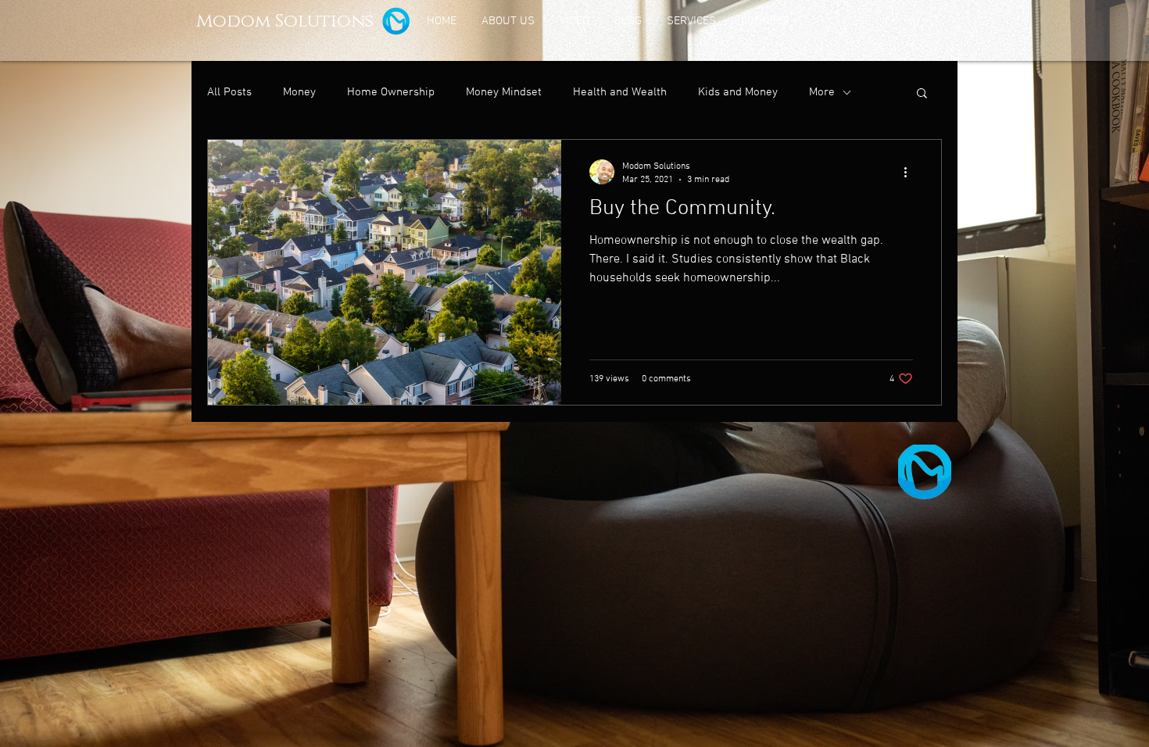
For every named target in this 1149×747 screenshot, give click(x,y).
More (822, 92)
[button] (922, 94)
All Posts (229, 92)
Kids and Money (738, 92)
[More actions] (910, 172)
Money (299, 92)
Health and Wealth (620, 92)
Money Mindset (504, 92)
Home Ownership (391, 92)
